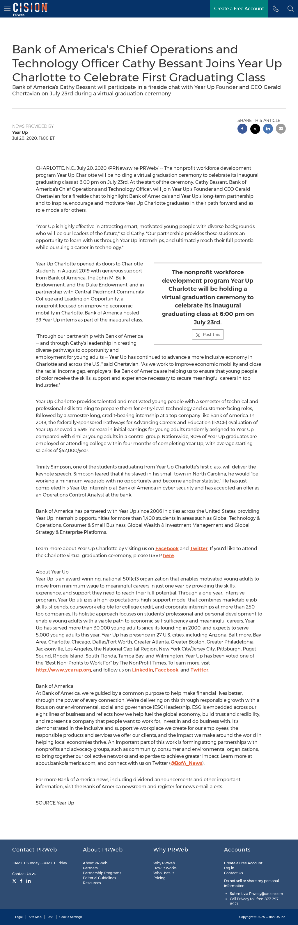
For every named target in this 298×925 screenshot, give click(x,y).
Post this (211, 334)
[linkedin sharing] (268, 129)
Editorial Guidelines (99, 878)
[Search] (290, 9)
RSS (50, 917)
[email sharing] (281, 129)
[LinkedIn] (28, 881)
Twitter (199, 548)
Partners (90, 868)
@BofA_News (186, 763)
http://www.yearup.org (63, 670)
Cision (270, 917)
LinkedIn (142, 670)
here (168, 555)
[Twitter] (15, 881)
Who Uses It (163, 873)
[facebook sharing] (242, 129)
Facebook (167, 548)
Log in (229, 868)
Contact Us (22, 874)
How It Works (165, 868)
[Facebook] (21, 881)
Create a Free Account (239, 8)
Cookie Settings (70, 917)
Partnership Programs (102, 873)
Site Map (35, 917)
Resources (92, 883)
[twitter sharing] (255, 129)
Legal (19, 917)
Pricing (159, 878)
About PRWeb (95, 863)
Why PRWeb (164, 863)
